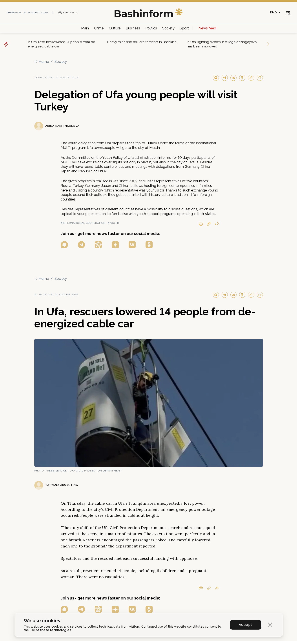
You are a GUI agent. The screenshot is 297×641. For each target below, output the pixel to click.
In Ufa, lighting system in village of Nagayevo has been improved (222, 44)
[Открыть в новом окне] (64, 244)
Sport (184, 28)
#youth (113, 223)
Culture (114, 28)
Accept (245, 624)
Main (85, 28)
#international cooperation (83, 223)
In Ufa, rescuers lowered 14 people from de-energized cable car (62, 44)
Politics (151, 28)
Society (168, 28)
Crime (99, 28)
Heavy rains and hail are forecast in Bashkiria (142, 42)
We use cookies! (43, 620)
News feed (207, 28)
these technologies (55, 630)
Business (133, 28)
